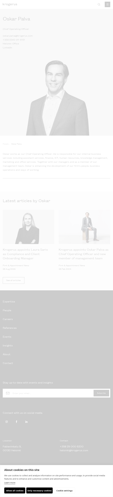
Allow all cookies (14, 490)
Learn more (9, 482)
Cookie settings (64, 490)
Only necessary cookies (39, 490)
